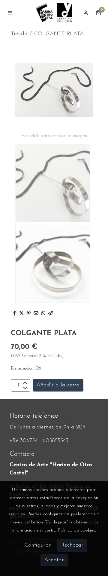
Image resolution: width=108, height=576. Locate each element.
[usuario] (85, 12)
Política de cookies (76, 530)
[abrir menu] (10, 12)
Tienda (19, 34)
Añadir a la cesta (58, 385)
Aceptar (54, 560)
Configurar (38, 545)
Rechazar (72, 545)
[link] (54, 12)
